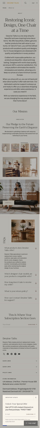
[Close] (35, 397)
